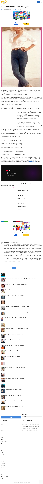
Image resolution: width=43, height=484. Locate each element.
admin (2, 9)
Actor (2, 422)
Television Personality (4, 476)
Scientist (2, 470)
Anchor (2, 426)
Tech (2, 474)
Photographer (3, 463)
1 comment (19, 9)
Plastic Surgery (13, 9)
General (2, 448)
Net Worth (2, 461)
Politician (2, 467)
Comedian (2, 435)
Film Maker (3, 445)
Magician (2, 454)
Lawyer (2, 452)
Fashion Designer (4, 441)
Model (2, 457)
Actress (2, 424)
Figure (2, 443)
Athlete (2, 430)
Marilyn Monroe (4, 107)
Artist (2, 428)
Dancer (2, 437)
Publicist (2, 469)
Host (1, 450)
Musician (2, 459)
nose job (37, 111)
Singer (2, 472)
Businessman (3, 433)
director (2, 439)
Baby (2, 432)
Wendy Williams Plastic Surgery (32, 422)
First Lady (2, 446)
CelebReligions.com (18, 482)
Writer (2, 478)
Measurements (3, 456)
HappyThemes (27, 482)
